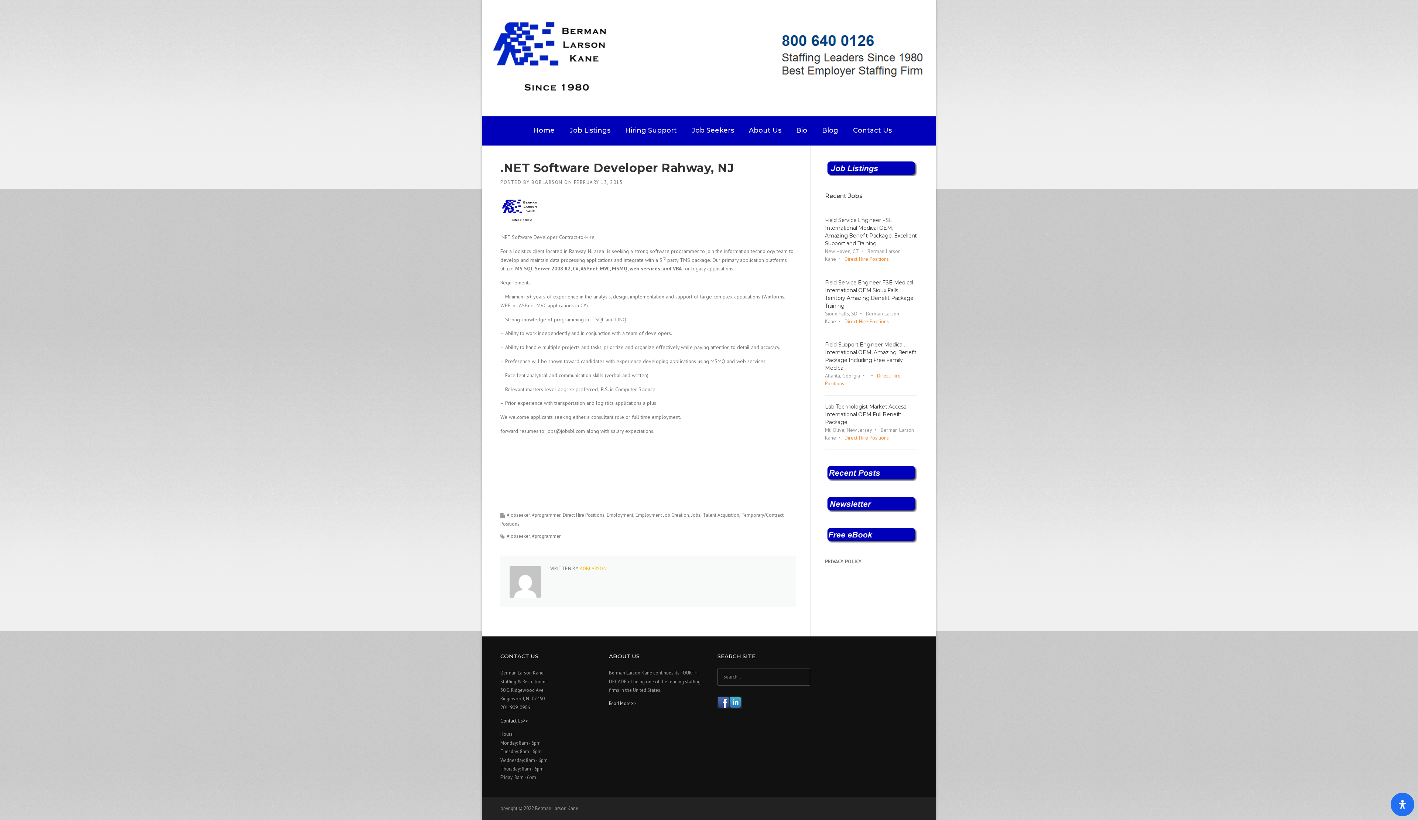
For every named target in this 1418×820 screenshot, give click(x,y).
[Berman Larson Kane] (711, 57)
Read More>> (622, 703)
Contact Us (872, 130)
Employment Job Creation (662, 515)
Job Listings (589, 130)
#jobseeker (518, 515)
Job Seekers (713, 130)
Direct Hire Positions (583, 515)
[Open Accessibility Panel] (1402, 804)
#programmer (546, 515)
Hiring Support (651, 130)
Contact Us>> (514, 721)
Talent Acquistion (721, 515)
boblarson (547, 182)
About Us (765, 130)
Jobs (696, 515)
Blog (830, 130)
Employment (620, 515)
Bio (801, 130)
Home (544, 130)
